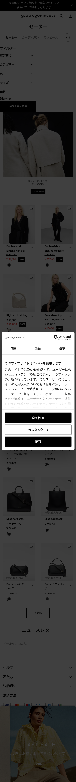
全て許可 (38, 417)
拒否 (38, 441)
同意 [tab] (14, 348)
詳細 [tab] (38, 348)
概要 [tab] (62, 348)
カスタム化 (35, 429)
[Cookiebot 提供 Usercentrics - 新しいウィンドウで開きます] (54, 337)
